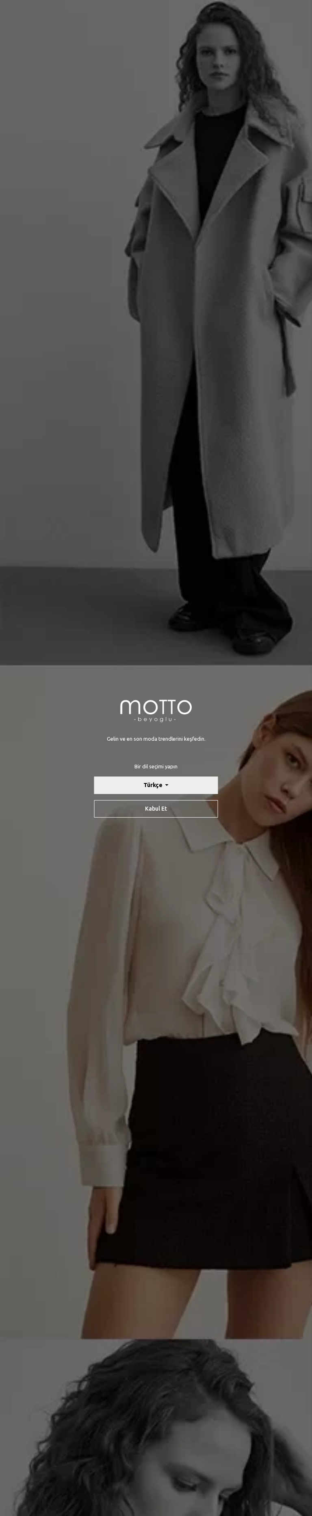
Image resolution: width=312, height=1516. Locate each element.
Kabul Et (156, 808)
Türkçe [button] (153, 785)
